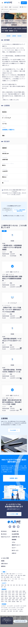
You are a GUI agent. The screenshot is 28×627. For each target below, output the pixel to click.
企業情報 (14, 35)
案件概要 (8, 35)
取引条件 (19, 35)
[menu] (2, 2)
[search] (19, 2)
